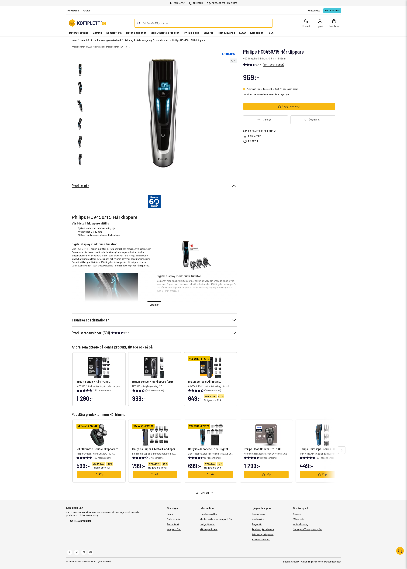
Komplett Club (174, 529)
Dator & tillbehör (136, 32)
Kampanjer (256, 32)
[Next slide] (234, 114)
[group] (163, 113)
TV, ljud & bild (191, 32)
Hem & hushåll (226, 32)
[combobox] (203, 23)
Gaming (97, 32)
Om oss (297, 514)
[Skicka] (139, 23)
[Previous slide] (92, 114)
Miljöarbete (298, 519)
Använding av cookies (312, 561)
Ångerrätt (257, 524)
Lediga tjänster (207, 524)
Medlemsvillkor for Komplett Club (216, 519)
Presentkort (173, 524)
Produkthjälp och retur (263, 529)
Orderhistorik (173, 519)
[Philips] (229, 54)
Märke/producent (208, 529)
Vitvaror (208, 32)
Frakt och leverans (261, 539)
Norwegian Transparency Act (307, 529)
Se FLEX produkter (80, 520)
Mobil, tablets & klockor (165, 32)
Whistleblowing (300, 524)
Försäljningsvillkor (208, 514)
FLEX (270, 32)
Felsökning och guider (262, 534)
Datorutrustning (78, 32)
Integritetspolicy (291, 561)
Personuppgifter (332, 561)
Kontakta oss (258, 514)
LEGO (242, 32)
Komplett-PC (114, 32)
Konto (170, 514)
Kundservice (258, 519)
